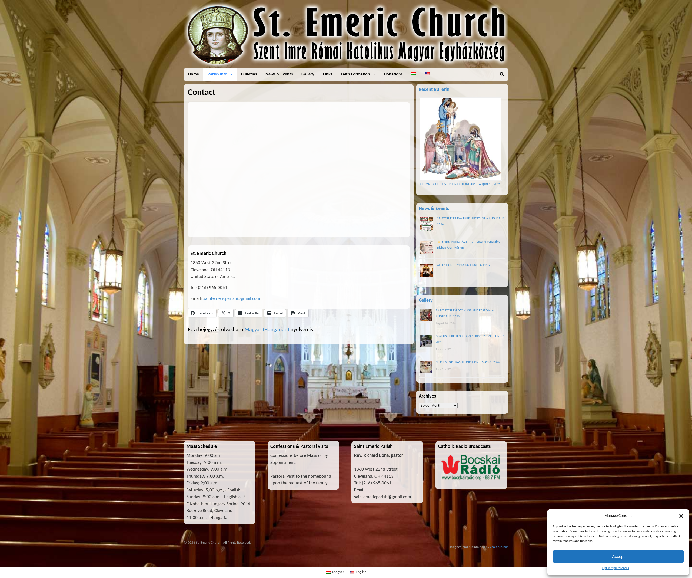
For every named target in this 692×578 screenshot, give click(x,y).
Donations (393, 74)
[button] (681, 516)
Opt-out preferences (615, 568)
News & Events (279, 74)
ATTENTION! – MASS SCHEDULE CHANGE (464, 265)
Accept (618, 556)
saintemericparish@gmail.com (231, 298)
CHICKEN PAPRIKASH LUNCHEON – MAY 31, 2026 (468, 362)
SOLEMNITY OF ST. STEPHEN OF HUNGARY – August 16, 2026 (459, 184)
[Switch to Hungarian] (413, 74)
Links (327, 74)
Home (193, 74)
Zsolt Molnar (499, 547)
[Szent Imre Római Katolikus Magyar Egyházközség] (346, 65)
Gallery (307, 74)
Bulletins (249, 74)
